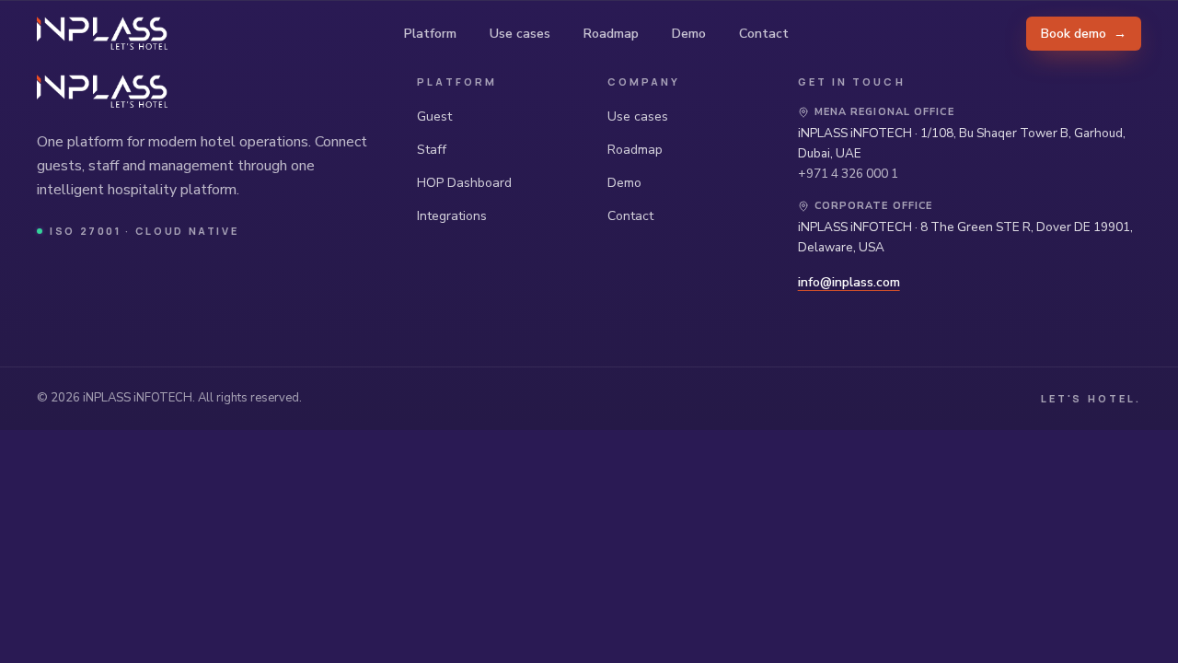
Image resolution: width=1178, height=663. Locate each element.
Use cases (520, 33)
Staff (431, 149)
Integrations (452, 216)
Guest (434, 116)
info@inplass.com (849, 282)
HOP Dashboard (464, 183)
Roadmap (611, 33)
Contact (764, 33)
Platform (430, 33)
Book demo (1083, 33)
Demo (689, 33)
